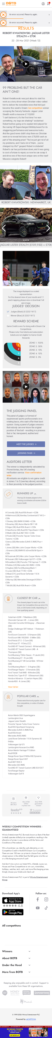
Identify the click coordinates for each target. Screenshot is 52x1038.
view (28, 300)
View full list (13, 687)
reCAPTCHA (31, 1019)
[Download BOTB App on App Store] (12, 902)
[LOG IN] (43, 4)
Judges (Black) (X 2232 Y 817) (23, 312)
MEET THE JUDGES (25, 444)
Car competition (35, 108)
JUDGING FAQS (25, 453)
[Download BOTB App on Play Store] (12, 912)
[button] (23, 240)
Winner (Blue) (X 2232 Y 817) (23, 316)
